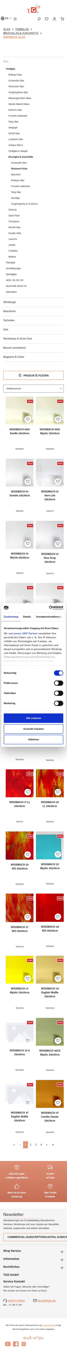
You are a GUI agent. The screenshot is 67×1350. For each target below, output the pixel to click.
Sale (5, 329)
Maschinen (9, 311)
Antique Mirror (15, 145)
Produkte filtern (36, 376)
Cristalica (13, 251)
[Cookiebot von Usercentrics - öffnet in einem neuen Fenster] (49, 608)
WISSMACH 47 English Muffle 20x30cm (19, 1117)
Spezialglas (11, 274)
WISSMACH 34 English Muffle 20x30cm (50, 993)
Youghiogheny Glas (18, 92)
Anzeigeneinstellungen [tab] (49, 616)
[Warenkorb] (62, 19)
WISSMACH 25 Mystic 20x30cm (50, 866)
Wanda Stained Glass (18, 104)
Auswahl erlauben (33, 728)
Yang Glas (13, 122)
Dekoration (11, 292)
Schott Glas (14, 134)
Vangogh (12, 128)
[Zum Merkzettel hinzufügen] (27, 419)
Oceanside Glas (16, 81)
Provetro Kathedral (17, 116)
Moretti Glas (14, 227)
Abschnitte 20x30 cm (16, 286)
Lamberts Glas (15, 139)
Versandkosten (48, 1325)
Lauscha (12, 239)
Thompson (13, 222)
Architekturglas (13, 269)
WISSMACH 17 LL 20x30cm (19, 804)
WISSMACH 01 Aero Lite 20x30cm (50, 495)
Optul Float (14, 216)
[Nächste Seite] (47, 1144)
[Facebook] (16, 1345)
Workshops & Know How (17, 339)
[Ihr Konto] (54, 19)
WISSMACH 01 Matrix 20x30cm (19, 556)
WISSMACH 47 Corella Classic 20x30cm (50, 1117)
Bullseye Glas (15, 75)
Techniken (9, 320)
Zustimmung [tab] (11, 616)
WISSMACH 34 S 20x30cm (20, 1052)
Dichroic (12, 210)
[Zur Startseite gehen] (33, 9)
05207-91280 (16, 1301)
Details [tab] (27, 616)
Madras (12, 257)
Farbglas (10, 69)
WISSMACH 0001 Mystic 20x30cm (50, 431)
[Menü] (15, 19)
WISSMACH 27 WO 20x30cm (19, 929)
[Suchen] (39, 19)
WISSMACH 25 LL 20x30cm (50, 804)
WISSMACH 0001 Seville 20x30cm (19, 431)
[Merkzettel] (47, 19)
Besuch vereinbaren (14, 348)
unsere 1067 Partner (25, 633)
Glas (5, 61)
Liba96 (11, 245)
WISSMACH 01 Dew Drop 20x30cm (50, 558)
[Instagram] (24, 1345)
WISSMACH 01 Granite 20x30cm (19, 493)
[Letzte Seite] (53, 1144)
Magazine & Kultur (13, 357)
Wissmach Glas (16, 87)
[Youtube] (8, 1345)
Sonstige (15, 198)
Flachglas (10, 263)
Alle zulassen (33, 718)
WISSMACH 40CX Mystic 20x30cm (49, 1053)
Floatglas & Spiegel (17, 151)
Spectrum (16, 175)
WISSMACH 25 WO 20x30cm (20, 867)
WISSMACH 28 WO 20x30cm (50, 929)
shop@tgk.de (46, 1301)
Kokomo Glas (15, 110)
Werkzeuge (9, 302)
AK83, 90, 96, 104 (14, 280)
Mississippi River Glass (19, 98)
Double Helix (14, 233)
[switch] (58, 683)
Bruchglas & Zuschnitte (20, 157)
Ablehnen (33, 739)
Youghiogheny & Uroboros (24, 204)
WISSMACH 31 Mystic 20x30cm (19, 991)
